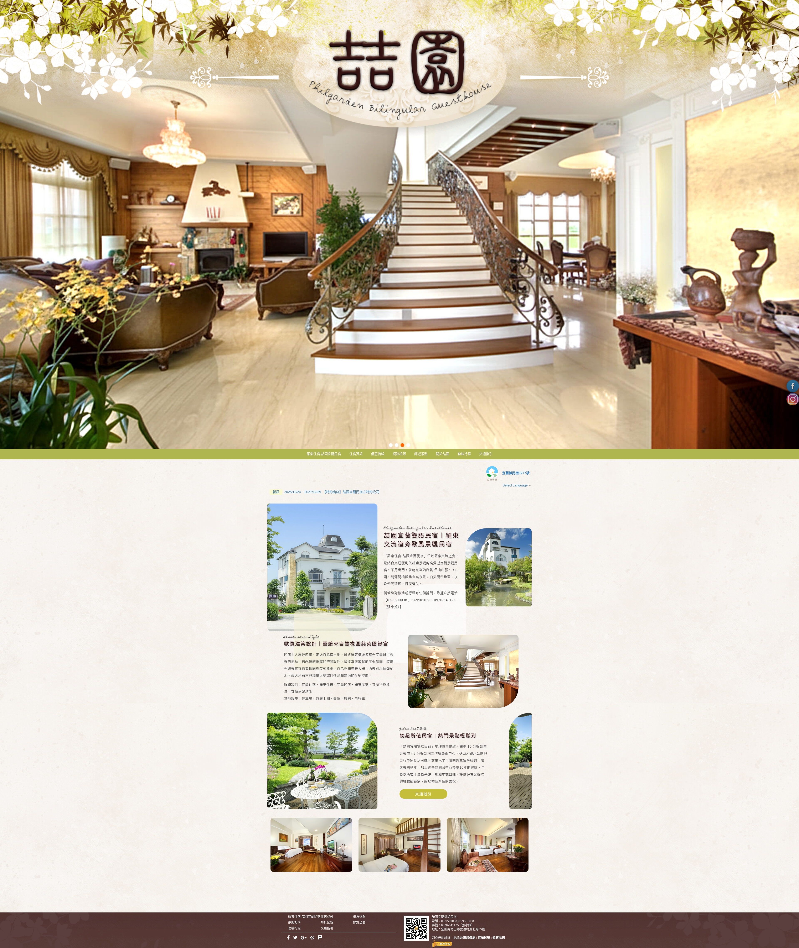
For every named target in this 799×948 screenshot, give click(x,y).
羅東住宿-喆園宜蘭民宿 (324, 454)
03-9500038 (449, 921)
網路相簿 (399, 454)
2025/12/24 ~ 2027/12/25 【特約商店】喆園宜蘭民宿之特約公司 (326, 492)
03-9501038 (466, 921)
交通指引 (486, 454)
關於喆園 (442, 454)
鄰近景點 (421, 454)
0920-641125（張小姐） (457, 925)
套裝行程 (464, 454)
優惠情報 (377, 454)
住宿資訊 (356, 454)
